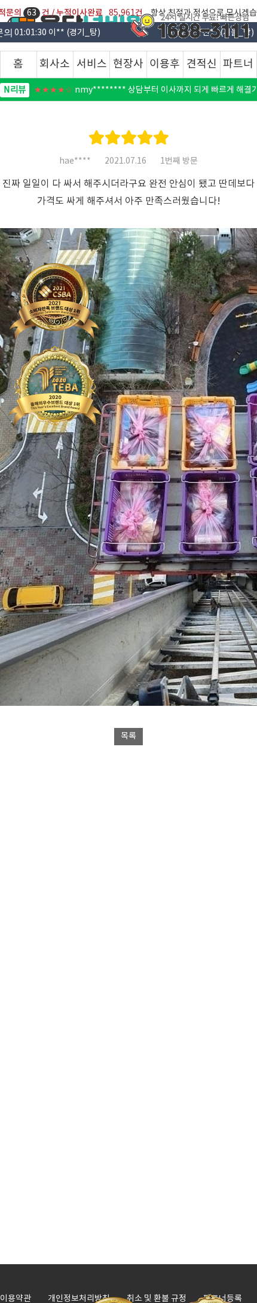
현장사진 (128, 68)
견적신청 (201, 68)
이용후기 (164, 68)
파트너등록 (238, 68)
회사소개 (54, 68)
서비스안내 (92, 68)
